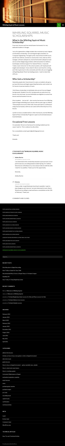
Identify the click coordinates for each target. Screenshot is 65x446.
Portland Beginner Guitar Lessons (12, 228)
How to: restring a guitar (9, 371)
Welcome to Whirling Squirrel (14, 290)
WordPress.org (7, 425)
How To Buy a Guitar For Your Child (12, 270)
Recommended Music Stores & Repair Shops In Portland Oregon (20, 273)
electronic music (7, 359)
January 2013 (6, 317)
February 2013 (6, 314)
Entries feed (6, 419)
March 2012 (6, 320)
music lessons (6, 380)
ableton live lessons (8, 352)
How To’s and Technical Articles (11, 436)
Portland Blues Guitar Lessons (11, 234)
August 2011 (6, 332)
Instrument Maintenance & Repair (12, 374)
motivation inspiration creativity (11, 377)
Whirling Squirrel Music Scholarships (14, 250)
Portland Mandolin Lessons (10, 215)
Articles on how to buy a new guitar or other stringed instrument (20, 356)
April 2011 (5, 341)
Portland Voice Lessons (9, 243)
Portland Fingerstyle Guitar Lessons (12, 231)
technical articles (7, 404)
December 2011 (7, 329)
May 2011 (5, 338)
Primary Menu (63, 25)
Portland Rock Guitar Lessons (11, 225)
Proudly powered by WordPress (10, 444)
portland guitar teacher (9, 386)
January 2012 (6, 326)
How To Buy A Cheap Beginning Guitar (13, 279)
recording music (7, 395)
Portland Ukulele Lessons (10, 221)
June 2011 (5, 335)
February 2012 (6, 323)
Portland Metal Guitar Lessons (11, 209)
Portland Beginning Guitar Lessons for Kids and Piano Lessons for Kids (27, 297)
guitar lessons (6, 362)
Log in (4, 416)
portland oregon (7, 389)
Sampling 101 (6, 276)
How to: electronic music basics (11, 368)
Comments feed (7, 422)
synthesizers (6, 401)
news (4, 383)
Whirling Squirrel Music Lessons (13, 25)
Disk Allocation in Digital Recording (12, 267)
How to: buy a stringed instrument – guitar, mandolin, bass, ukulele (20, 365)
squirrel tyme (6, 398)
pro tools (5, 392)
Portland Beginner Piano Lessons (12, 218)
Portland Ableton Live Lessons (11, 240)
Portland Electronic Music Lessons (12, 212)
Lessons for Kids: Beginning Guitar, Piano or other (16, 237)
